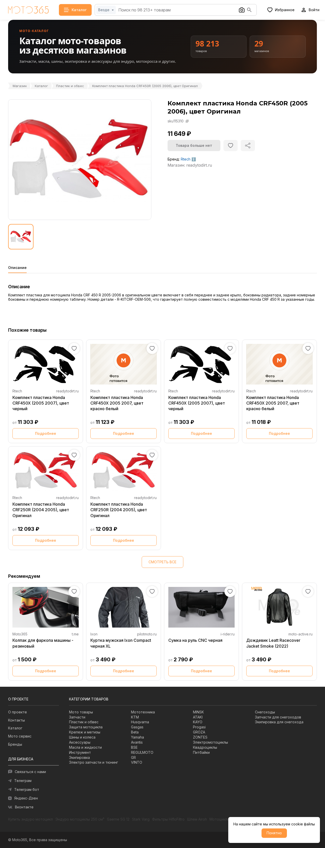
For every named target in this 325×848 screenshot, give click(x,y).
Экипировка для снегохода (279, 722)
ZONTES (200, 737)
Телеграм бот (26, 789)
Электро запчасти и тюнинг (93, 762)
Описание (17, 268)
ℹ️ (193, 159)
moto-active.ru (300, 634)
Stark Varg (141, 819)
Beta (135, 732)
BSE (134, 747)
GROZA (199, 732)
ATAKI (198, 717)
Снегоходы (265, 712)
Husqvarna (140, 722)
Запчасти (77, 717)
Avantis (137, 742)
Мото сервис (19, 736)
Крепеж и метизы (84, 732)
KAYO (197, 722)
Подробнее (45, 433)
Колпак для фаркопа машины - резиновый (42, 643)
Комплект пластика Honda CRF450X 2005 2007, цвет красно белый (116, 403)
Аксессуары (79, 742)
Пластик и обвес (70, 86)
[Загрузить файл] (242, 10)
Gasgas (137, 727)
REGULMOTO (142, 752)
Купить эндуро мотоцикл (30, 819)
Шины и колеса (82, 737)
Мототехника (143, 712)
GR (133, 757)
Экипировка (79, 757)
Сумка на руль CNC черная (195, 640)
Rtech (185, 159)
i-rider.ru (228, 634)
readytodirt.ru (67, 391)
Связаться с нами (30, 772)
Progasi (199, 727)
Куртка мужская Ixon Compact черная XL (120, 643)
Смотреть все (162, 562)
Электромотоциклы (210, 742)
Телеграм (22, 780)
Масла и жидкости (85, 747)
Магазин (20, 86)
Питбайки (201, 752)
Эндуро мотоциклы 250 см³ (79, 819)
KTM (135, 717)
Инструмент (80, 752)
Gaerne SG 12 (118, 819)
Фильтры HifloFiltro (168, 819)
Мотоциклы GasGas (226, 819)
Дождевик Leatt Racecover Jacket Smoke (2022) (273, 643)
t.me (75, 634)
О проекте (17, 712)
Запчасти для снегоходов (278, 717)
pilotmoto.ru (147, 634)
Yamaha (137, 737)
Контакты (16, 720)
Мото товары (81, 712)
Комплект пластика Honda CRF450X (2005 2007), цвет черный (40, 403)
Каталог (41, 86)
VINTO (136, 762)
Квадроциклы (205, 747)
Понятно (274, 833)
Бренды (15, 744)
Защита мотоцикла (86, 727)
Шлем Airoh (197, 819)
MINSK (198, 712)
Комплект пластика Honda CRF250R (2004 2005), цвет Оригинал (40, 510)
